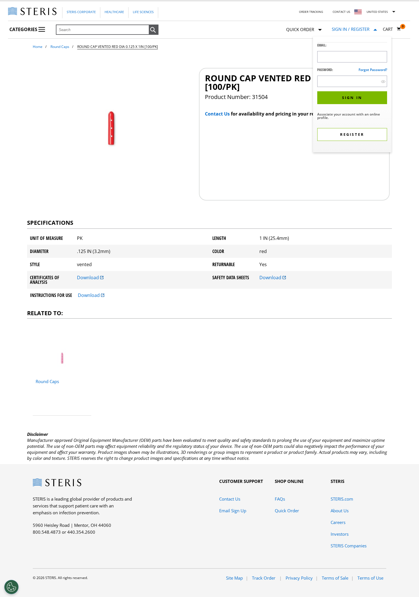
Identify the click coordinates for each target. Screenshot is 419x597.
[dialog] (352, 95)
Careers (338, 522)
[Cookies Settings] (11, 587)
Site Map (234, 578)
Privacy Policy (299, 578)
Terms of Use (370, 578)
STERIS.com (342, 499)
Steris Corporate (81, 12)
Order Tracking (311, 12)
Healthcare (114, 12)
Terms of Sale (335, 578)
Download (88, 277)
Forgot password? (373, 69)
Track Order (264, 578)
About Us (340, 510)
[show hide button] (383, 81)
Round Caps (59, 46)
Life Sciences (143, 12)
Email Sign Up (232, 510)
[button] (153, 30)
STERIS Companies (349, 546)
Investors (340, 534)
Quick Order (287, 510)
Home (37, 46)
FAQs (280, 499)
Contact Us (341, 12)
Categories (23, 29)
